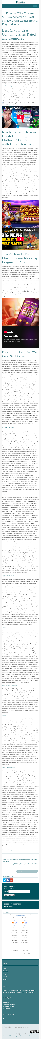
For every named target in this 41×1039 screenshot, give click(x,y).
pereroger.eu (6, 1002)
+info (29, 952)
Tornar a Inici (6, 1019)
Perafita (20, 2)
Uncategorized (11, 850)
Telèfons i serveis (8, 906)
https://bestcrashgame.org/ (9, 86)
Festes (5, 977)
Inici (4, 968)
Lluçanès (5, 974)
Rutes (4, 979)
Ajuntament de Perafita (9, 1004)
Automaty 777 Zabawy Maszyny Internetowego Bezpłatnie (23, 864)
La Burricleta (6, 1008)
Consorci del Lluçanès (8, 1006)
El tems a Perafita (20, 915)
